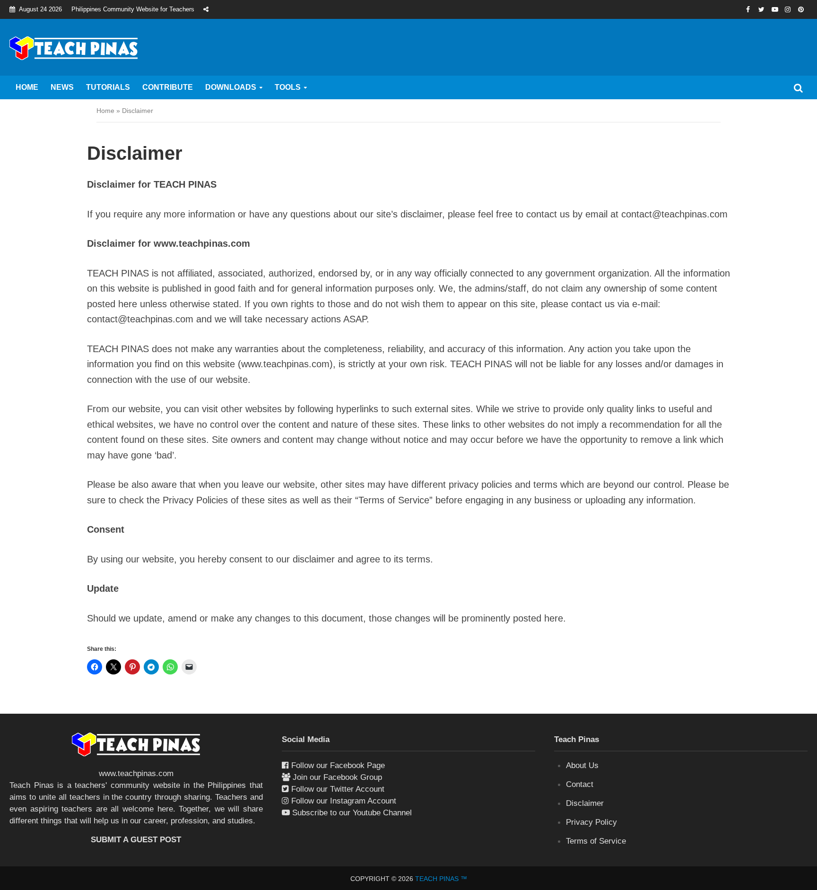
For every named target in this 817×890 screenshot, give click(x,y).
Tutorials (108, 87)
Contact (579, 784)
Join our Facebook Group (337, 777)
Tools (288, 87)
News (62, 87)
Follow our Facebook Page (338, 765)
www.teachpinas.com (136, 773)
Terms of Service (596, 841)
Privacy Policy (591, 822)
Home (27, 87)
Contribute (167, 87)
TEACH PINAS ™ (441, 878)
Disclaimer (585, 803)
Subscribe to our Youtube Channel (352, 812)
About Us (582, 765)
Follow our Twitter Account (337, 789)
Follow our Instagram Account (343, 800)
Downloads (230, 87)
